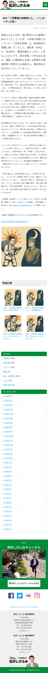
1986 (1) (7, 529)
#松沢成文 (5, 222)
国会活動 (6, 363)
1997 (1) (7, 507)
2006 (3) (7, 485)
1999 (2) (7, 498)
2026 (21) (8, 396)
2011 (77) (7, 463)
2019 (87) (8, 427)
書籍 (5, 372)
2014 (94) (8, 449)
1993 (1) (7, 520)
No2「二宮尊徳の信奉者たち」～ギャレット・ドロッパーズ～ (35, 336)
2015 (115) (8, 445)
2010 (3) (7, 467)
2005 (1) (7, 489)
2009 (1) (7, 471)
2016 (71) (8, 440)
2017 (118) (8, 436)
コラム (35, 28)
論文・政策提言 (9, 376)
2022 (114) (8, 414)
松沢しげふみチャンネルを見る (25, 583)
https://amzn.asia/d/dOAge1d (20, 205)
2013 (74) (8, 454)
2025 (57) (8, 400)
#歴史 (11, 222)
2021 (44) (8, 418)
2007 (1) (7, 480)
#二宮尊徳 (17, 222)
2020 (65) (8, 423)
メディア (6, 367)
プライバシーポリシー (18, 607)
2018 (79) (8, 432)
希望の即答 (7, 385)
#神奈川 (24, 222)
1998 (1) (7, 502)
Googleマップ (24, 630)
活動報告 (6, 358)
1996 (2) (7, 511)
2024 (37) (8, 405)
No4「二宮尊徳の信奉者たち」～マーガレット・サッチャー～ (13, 336)
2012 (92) (8, 458)
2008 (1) (7, 476)
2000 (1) (7, 494)
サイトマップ (33, 607)
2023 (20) (8, 409)
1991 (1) (7, 525)
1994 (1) (7, 516)
